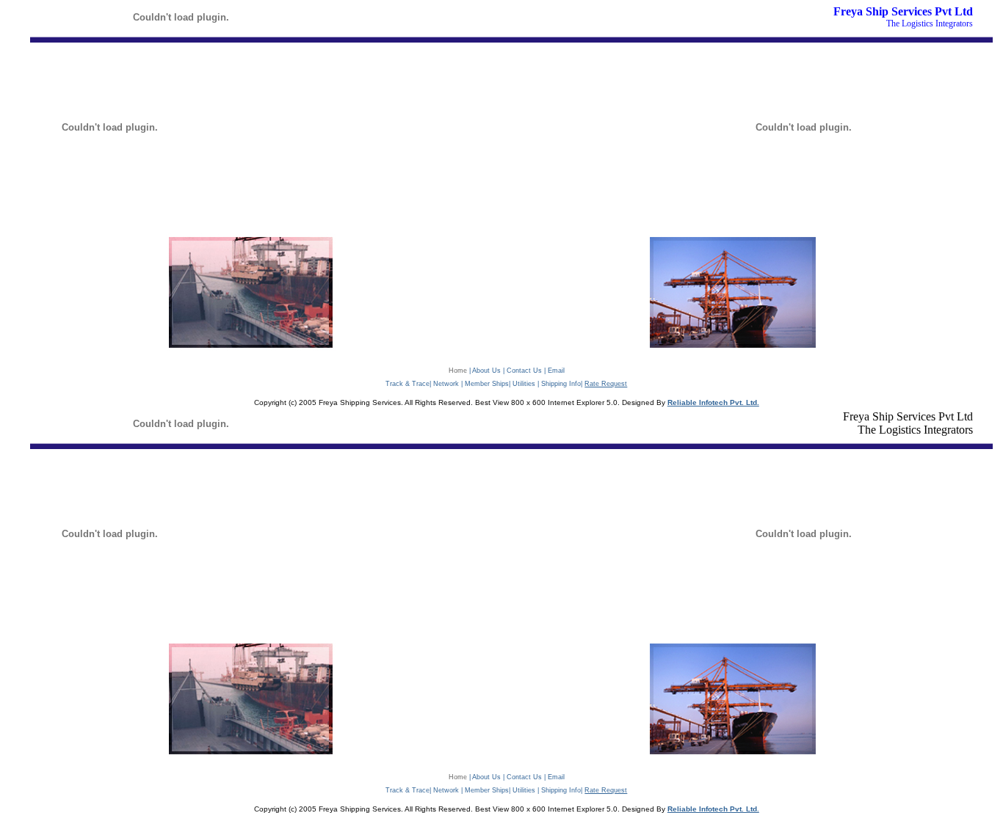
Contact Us (524, 370)
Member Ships (487, 383)
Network (446, 383)
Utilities (524, 383)
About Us (486, 370)
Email (556, 370)
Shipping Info (561, 383)
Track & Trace (407, 383)
